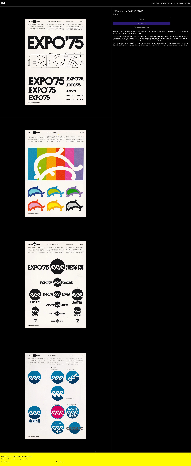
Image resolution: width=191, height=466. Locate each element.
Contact (170, 3)
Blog (157, 3)
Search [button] (181, 3)
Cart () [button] (187, 3)
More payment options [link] (142, 27)
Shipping (163, 3)
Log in (176, 3)
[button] (55, 62)
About (153, 3)
